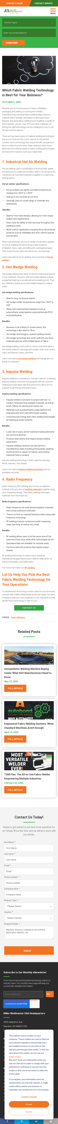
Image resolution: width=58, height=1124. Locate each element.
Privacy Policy (15, 1056)
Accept (29, 1104)
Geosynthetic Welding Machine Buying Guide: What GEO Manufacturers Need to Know (28, 673)
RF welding (30, 568)
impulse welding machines (30, 469)
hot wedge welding (27, 358)
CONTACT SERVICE (43, 3)
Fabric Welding (18, 617)
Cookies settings (29, 1096)
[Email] (51, 1121)
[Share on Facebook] (7, 1121)
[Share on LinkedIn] (36, 1121)
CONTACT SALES (14, 3)
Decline (29, 1112)
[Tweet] (21, 1121)
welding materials (33, 489)
